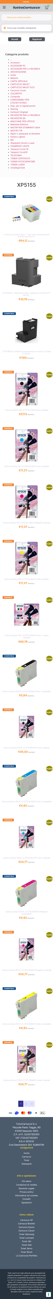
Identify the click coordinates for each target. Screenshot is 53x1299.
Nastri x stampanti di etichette (25, 133)
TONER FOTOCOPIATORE (22, 161)
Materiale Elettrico (19, 124)
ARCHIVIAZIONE (18, 72)
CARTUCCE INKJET (20, 84)
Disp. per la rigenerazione (22, 106)
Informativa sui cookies (26, 1195)
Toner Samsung (26, 1234)
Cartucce (26, 1156)
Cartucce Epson (26, 1227)
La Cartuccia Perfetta (26, 1255)
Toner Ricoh (26, 1252)
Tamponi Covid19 (18, 152)
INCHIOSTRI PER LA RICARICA (25, 115)
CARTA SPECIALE (19, 81)
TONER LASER (17, 164)
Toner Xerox (26, 1248)
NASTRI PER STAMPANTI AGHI (25, 127)
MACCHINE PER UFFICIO (22, 121)
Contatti (26, 1199)
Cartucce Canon (26, 1230)
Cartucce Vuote (18, 90)
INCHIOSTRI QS (17, 118)
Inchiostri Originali (19, 112)
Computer (15, 96)
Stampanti (27, 1163)
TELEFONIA (16, 155)
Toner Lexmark (26, 1238)
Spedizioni (26, 1202)
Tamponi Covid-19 (19, 149)
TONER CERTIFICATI (20, 158)
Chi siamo (26, 1181)
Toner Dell (27, 1245)
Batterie (14, 78)
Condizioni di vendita (26, 1184)
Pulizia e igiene (17, 136)
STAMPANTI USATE (19, 146)
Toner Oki (26, 1241)
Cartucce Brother (26, 1223)
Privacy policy (26, 1192)
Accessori (15, 62)
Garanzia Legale (26, 1188)
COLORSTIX (16, 93)
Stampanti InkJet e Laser (22, 143)
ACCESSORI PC (17, 65)
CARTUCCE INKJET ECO (22, 87)
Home (26, 1153)
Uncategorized (17, 167)
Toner (26, 1160)
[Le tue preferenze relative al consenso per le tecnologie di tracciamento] (48, 1294)
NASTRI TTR (16, 130)
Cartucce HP (26, 1220)
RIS (12, 140)
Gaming (14, 109)
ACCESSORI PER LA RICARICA (25, 68)
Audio (13, 75)
